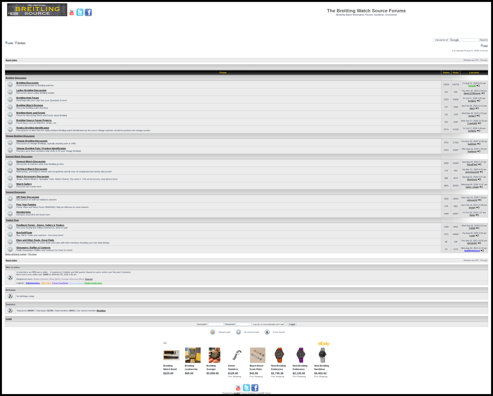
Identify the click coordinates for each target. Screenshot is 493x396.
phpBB (237, 393)
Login (10, 43)
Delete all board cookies (15, 254)
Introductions (23, 212)
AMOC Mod (46, 283)
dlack (472, 108)
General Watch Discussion (19, 156)
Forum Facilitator (60, 283)
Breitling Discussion (16, 78)
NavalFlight (472, 164)
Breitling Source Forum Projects (34, 120)
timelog (472, 207)
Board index (11, 60)
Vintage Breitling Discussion (20, 136)
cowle (472, 235)
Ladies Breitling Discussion (31, 90)
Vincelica (101, 310)
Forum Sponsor (76, 283)
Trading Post (12, 220)
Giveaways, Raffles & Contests (33, 247)
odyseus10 (472, 200)
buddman (472, 144)
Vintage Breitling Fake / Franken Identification (41, 148)
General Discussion (16, 192)
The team (32, 254)
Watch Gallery (24, 184)
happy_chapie (472, 187)
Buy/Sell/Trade (24, 232)
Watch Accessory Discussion (32, 176)
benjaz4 (472, 116)
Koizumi (88, 279)
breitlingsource (472, 250)
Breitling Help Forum (27, 98)
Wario (472, 215)
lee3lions (472, 101)
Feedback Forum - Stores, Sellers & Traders (40, 225)
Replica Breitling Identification (32, 128)
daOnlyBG (472, 243)
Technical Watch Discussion (31, 169)
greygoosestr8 (472, 172)
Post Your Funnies (26, 204)
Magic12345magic (472, 93)
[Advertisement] (246, 26)
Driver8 (472, 86)
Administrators (33, 283)
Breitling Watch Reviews (29, 105)
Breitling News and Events (30, 113)
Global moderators (93, 283)
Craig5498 (472, 123)
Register (21, 43)
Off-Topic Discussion (27, 197)
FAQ (485, 46)
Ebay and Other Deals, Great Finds (35, 240)
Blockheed (472, 179)
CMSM (472, 228)
